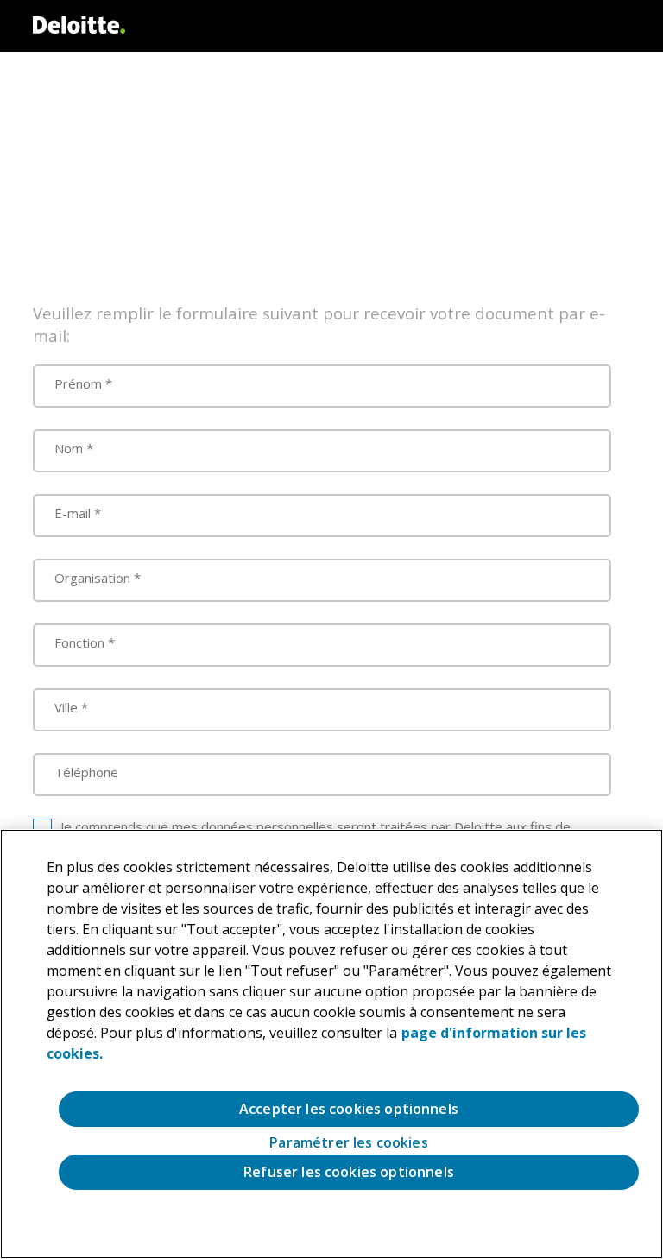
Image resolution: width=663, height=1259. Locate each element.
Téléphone (86, 772)
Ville (66, 707)
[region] (331, 1044)
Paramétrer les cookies (348, 1143)
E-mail (72, 513)
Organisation (92, 577)
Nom (68, 448)
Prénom (78, 383)
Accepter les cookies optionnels (348, 1108)
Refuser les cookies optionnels (348, 1171)
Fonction (79, 642)
